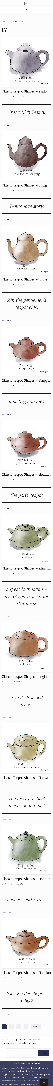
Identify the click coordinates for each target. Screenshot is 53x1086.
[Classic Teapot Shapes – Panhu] (26, 62)
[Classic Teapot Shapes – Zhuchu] (26, 539)
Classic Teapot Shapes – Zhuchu (26, 568)
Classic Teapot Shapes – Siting (24, 185)
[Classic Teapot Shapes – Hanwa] (26, 748)
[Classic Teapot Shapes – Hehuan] (26, 445)
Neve (15, 1063)
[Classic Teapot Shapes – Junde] (26, 250)
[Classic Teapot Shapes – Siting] (26, 156)
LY (5, 96)
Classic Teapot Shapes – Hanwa (25, 778)
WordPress (35, 1063)
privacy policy (8, 1043)
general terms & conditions (28, 1039)
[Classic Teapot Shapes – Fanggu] (26, 351)
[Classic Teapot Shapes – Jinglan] (26, 647)
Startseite (5, 22)
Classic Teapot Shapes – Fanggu (26, 380)
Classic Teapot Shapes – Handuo (26, 879)
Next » (36, 1027)
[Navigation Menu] (26, 10)
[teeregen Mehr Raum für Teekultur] (26, 4)
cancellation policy (27, 1043)
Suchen (43, 1053)
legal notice (7, 1039)
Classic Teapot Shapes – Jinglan (25, 676)
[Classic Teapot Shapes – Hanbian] (26, 943)
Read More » (7, 125)
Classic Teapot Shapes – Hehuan (26, 474)
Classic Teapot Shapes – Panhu (25, 91)
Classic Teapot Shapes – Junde (24, 279)
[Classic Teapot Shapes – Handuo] (26, 849)
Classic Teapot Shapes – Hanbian (26, 973)
